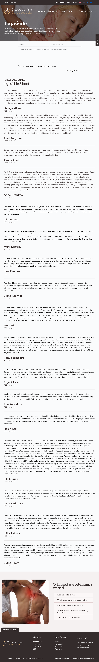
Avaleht (42, 11)
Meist (62, 11)
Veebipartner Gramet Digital (83, 658)
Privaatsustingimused (63, 658)
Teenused (52, 11)
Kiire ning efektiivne (66, 595)
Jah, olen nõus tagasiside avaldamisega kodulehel (37, 66)
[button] (73, 595)
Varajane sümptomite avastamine (72, 600)
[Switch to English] (80, 2)
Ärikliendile (72, 2)
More (69, 11)
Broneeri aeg (86, 11)
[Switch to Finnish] (87, 2)
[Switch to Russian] (90, 2)
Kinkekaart (60, 2)
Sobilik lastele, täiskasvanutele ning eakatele (72, 611)
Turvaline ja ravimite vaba (68, 617)
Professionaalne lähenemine (70, 605)
